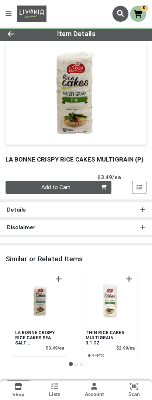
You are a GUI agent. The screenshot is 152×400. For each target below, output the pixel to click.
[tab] (71, 364)
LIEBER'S (95, 355)
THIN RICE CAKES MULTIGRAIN (105, 338)
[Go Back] (23, 34)
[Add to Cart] (58, 279)
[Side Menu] (8, 14)
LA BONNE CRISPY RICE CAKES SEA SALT (35, 338)
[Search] (120, 13)
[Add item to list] (139, 187)
